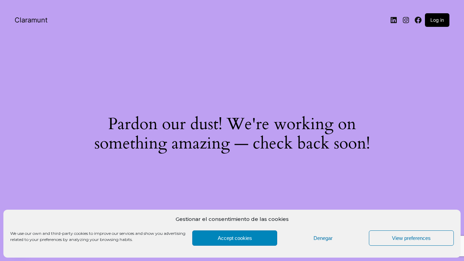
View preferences (411, 238)
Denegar (323, 238)
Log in (437, 20)
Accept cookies (235, 238)
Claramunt (31, 20)
